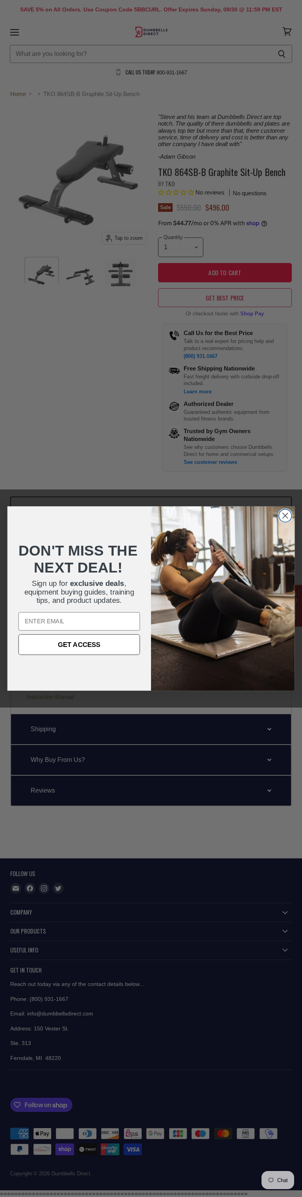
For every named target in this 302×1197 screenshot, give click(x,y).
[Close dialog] (285, 515)
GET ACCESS (79, 644)
